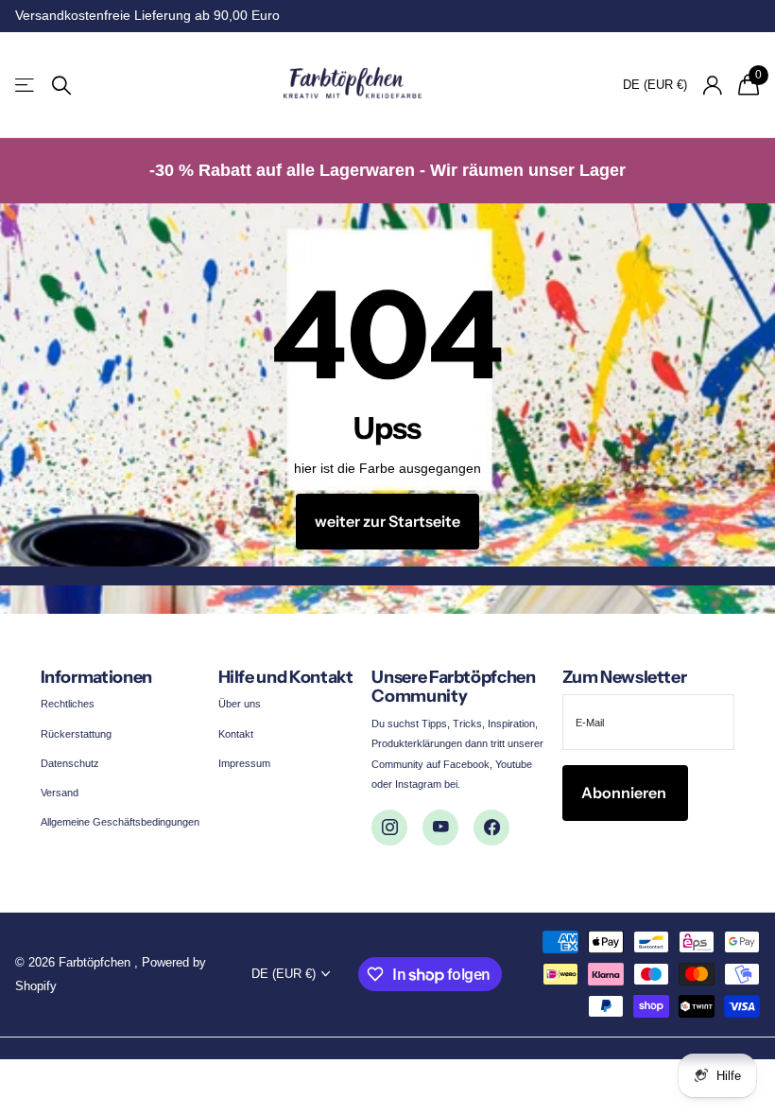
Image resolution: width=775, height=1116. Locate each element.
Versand (59, 792)
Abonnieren (625, 792)
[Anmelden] (712, 85)
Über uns (239, 703)
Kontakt (235, 734)
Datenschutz (70, 763)
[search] (61, 85)
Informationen (96, 677)
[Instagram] (389, 828)
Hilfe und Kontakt (285, 677)
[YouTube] (440, 828)
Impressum (244, 763)
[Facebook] (491, 828)
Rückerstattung (76, 734)
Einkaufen (26, 86)
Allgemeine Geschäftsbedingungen (120, 822)
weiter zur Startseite (387, 521)
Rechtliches (68, 703)
